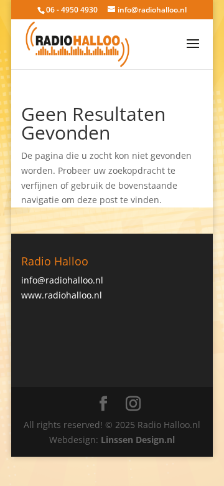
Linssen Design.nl (138, 440)
